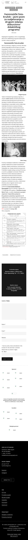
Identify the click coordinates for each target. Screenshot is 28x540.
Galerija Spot (14, 10)
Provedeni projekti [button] (6, 495)
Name (3, 324)
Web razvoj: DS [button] (14, 536)
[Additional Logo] (15, 2)
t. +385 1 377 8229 (6, 453)
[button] (25, 2)
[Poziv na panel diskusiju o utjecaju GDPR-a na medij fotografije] (14, 288)
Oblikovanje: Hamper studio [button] (14, 534)
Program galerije (10, 7)
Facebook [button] (4, 470)
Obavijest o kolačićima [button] (7, 514)
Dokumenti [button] (4, 502)
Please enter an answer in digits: (9, 349)
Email (3, 331)
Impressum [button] (4, 505)
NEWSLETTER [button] (7, 480)
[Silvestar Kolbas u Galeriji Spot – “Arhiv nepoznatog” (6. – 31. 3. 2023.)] (14, 272)
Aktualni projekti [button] (6, 497)
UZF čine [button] (4, 492)
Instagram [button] (4, 472)
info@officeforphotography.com (9, 455)
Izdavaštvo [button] (4, 500)
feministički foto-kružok (15, 255)
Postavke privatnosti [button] (7, 517)
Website (4, 337)
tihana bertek (5, 255)
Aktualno (19, 7)
